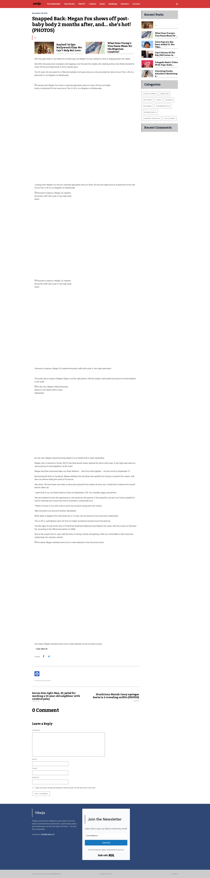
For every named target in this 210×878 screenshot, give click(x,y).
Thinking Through (151, 118)
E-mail (34, 768)
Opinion (168, 100)
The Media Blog (163, 106)
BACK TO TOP (106, 874)
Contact (174, 873)
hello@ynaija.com (48, 834)
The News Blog (150, 112)
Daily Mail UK (42, 649)
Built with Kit (106, 855)
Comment (36, 730)
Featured (147, 100)
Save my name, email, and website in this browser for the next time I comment (65, 788)
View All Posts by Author (43, 681)
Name (34, 759)
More (158, 100)
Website (35, 777)
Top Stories (169, 118)
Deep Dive (164, 94)
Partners (147, 106)
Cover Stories (149, 94)
